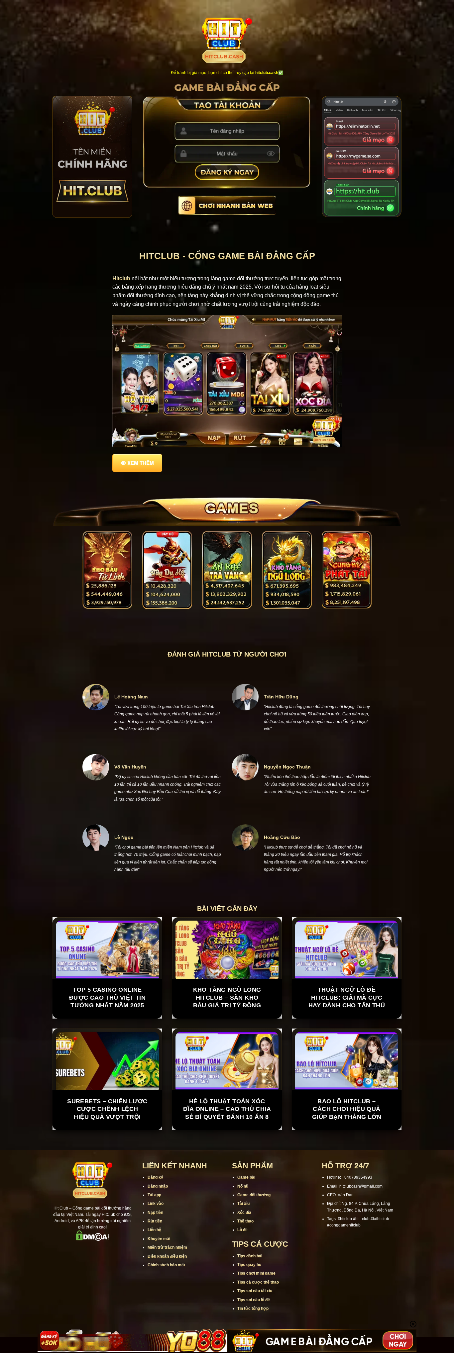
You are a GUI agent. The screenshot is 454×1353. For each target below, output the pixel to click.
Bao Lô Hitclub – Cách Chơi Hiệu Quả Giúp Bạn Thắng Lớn (346, 1109)
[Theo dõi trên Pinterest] (118, 1250)
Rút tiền (155, 1221)
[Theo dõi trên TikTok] (84, 1250)
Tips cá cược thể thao (258, 1282)
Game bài (246, 1177)
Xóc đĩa (244, 1212)
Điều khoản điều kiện (167, 1256)
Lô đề (242, 1229)
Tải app (154, 1195)
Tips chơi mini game (256, 1273)
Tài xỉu (243, 1203)
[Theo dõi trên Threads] (110, 1250)
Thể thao (245, 1221)
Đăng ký (155, 1177)
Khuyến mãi (159, 1238)
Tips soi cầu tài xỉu (254, 1291)
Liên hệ (154, 1229)
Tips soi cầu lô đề (253, 1300)
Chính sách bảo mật (166, 1265)
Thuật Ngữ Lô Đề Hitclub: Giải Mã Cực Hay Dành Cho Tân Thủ (346, 997)
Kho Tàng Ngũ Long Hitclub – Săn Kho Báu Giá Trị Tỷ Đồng (227, 997)
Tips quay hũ (249, 1264)
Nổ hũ (242, 1186)
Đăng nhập (158, 1186)
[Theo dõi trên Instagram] (75, 1250)
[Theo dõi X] (92, 1250)
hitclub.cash (266, 72)
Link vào (156, 1203)
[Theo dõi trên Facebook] (66, 1250)
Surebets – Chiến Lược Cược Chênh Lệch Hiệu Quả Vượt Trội (107, 1109)
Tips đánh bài (249, 1256)
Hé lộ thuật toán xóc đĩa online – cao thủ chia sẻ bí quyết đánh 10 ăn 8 (227, 1109)
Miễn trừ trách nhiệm (167, 1247)
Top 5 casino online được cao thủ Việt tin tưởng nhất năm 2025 (107, 997)
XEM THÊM (140, 463)
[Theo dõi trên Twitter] (101, 1250)
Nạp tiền (155, 1212)
